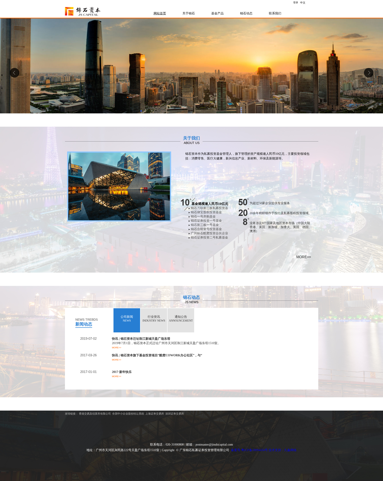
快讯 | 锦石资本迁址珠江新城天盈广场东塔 (141, 338)
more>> (303, 257)
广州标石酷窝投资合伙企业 (209, 233)
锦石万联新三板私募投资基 (209, 208)
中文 (302, 2)
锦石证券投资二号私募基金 (209, 237)
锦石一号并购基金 (203, 216)
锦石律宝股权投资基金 (206, 212)
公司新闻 (127, 318)
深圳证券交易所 (174, 413)
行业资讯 (154, 318)
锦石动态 (246, 13)
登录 (295, 2)
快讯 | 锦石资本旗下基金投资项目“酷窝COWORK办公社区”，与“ (157, 355)
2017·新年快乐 (122, 372)
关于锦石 (188, 13)
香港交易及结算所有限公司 (95, 413)
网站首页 (160, 13)
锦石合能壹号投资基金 (206, 229)
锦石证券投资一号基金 (206, 220)
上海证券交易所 (154, 413)
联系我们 (275, 13)
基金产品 (217, 13)
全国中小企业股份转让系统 (128, 413)
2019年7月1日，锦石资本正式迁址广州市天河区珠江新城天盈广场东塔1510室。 (166, 343)
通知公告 (181, 318)
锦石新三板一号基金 (205, 225)
